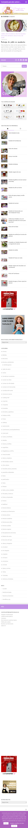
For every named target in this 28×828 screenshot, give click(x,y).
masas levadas (6, 454)
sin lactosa (17, 35)
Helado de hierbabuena (14, 140)
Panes (4, 476)
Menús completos (7, 458)
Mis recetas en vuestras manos (9, 620)
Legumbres (5, 447)
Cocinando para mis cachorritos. (11, 2)
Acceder (5, 588)
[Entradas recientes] (20, 128)
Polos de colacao (12, 148)
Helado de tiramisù (13, 203)
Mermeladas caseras (8, 461)
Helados (5, 440)
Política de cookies (6, 622)
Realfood (5, 504)
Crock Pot (5, 401)
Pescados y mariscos (8, 493)
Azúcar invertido (12, 156)
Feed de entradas (7, 592)
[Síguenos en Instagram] (16, 60)
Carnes (3, 33)
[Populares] (7, 128)
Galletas (5, 422)
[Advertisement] (14, 691)
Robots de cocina (7, 536)
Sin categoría (6, 550)
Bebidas (5, 355)
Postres (4, 500)
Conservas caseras (7, 394)
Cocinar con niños (7, 379)
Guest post (5, 433)
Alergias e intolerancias (7, 614)
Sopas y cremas (6, 568)
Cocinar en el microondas (9, 387)
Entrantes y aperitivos (8, 411)
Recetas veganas (7, 529)
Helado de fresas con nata (15, 258)
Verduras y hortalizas (8, 579)
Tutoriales (5, 575)
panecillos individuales (8, 472)
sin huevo (10, 35)
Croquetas (5, 404)
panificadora (6, 479)
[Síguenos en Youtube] (26, 60)
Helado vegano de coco (14, 172)
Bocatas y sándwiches (8, 362)
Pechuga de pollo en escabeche (13, 42)
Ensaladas (5, 408)
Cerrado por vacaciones (9, 376)
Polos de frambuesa (13, 273)
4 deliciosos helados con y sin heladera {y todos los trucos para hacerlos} (17, 220)
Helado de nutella (13, 250)
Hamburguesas (7, 364)
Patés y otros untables (8, 490)
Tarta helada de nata (13, 133)
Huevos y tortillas (7, 443)
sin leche (5, 564)
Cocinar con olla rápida (8, 383)
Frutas (4, 419)
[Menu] (26, 2)
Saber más (14, 825)
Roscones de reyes (7, 540)
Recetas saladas (20, 33)
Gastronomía (6, 426)
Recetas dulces (6, 515)
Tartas (4, 572)
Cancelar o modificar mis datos (17, 823)
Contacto (3, 618)
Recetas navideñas (7, 518)
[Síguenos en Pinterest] (23, 60)
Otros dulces (6, 465)
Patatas (5, 486)
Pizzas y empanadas (8, 497)
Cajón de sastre (6, 369)
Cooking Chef (6, 397)
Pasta (4, 483)
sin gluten (4, 35)
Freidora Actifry (6, 415)
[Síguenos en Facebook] (21, 60)
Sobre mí (3, 625)
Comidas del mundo (8, 390)
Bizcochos (5, 358)
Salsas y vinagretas (7, 543)
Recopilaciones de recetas (9, 532)
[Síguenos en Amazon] (18, 60)
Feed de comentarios (8, 595)
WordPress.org (6, 599)
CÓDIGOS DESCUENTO (7, 616)
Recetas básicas (10, 33)
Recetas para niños (7, 522)
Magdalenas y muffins (8, 451)
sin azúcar (5, 547)
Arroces (5, 351)
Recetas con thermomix (9, 511)
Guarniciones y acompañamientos (11, 429)
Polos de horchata (13, 226)
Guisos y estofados (7, 436)
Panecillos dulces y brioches (10, 468)
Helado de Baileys (13, 164)
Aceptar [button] (6, 823)
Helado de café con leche (15, 187)
